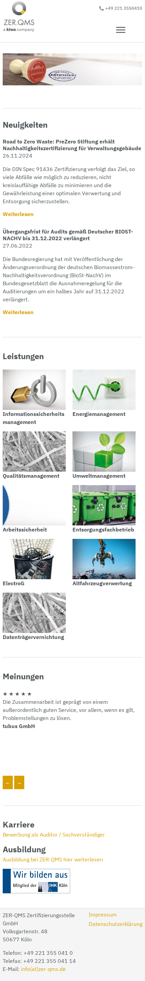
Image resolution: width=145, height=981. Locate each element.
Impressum (103, 914)
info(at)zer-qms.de (43, 969)
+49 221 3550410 (123, 8)
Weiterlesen (18, 214)
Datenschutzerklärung (115, 924)
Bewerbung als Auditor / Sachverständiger (54, 834)
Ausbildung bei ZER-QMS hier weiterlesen (53, 859)
